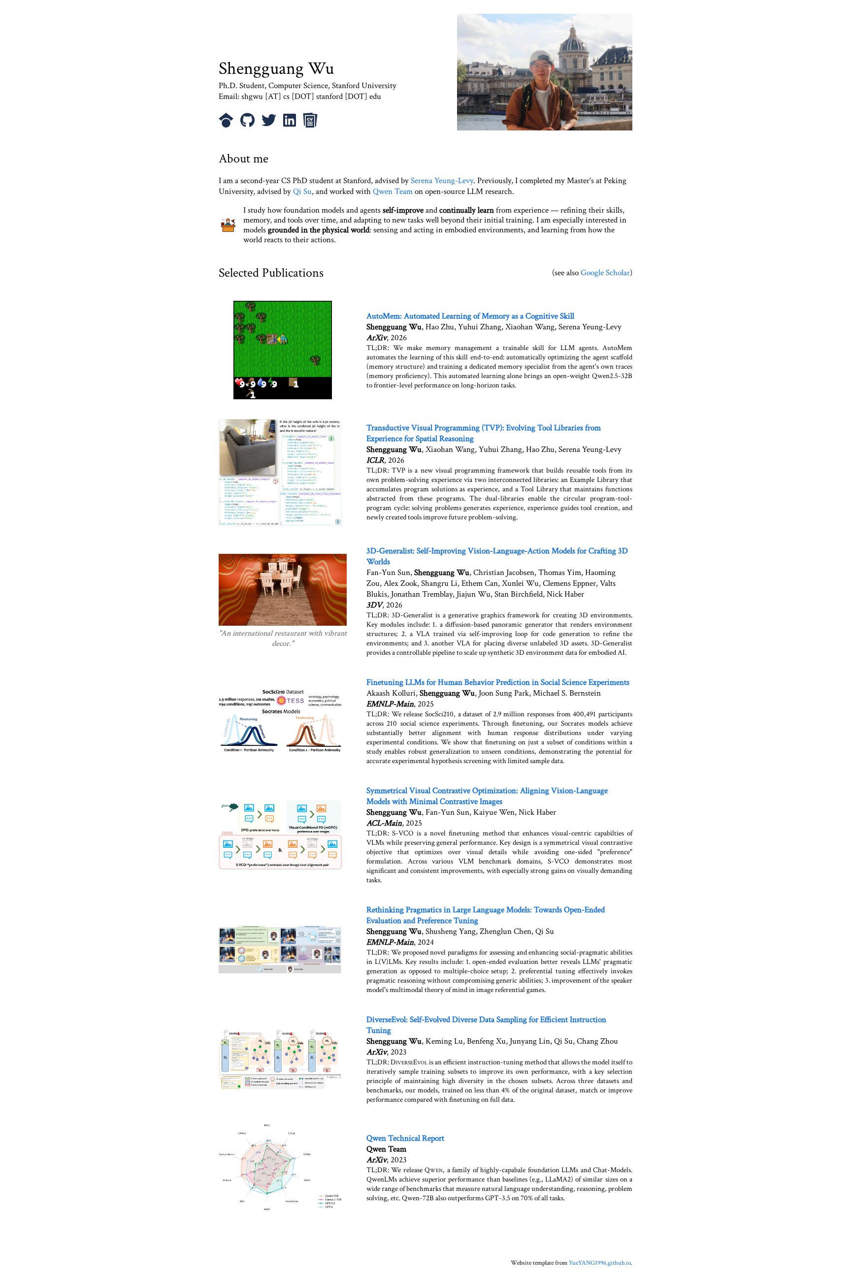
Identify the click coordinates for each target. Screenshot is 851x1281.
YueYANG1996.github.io (600, 1263)
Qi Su (302, 191)
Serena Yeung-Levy (442, 180)
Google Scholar (605, 272)
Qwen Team (393, 191)
